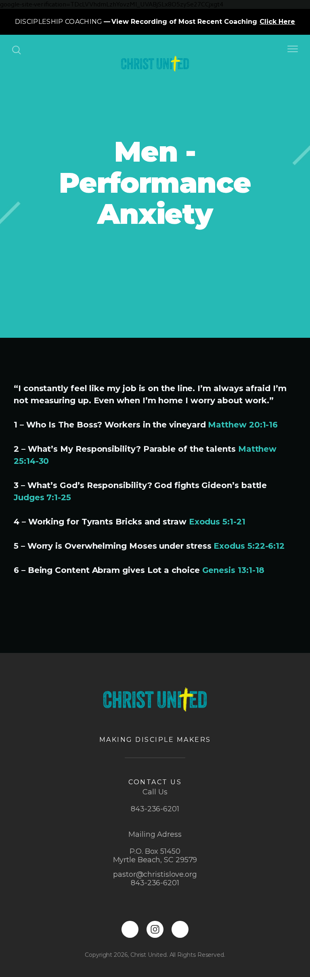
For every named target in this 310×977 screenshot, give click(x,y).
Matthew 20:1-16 (243, 425)
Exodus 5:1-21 (217, 521)
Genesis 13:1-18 (233, 570)
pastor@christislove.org (155, 874)
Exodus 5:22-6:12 (249, 546)
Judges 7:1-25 (42, 497)
